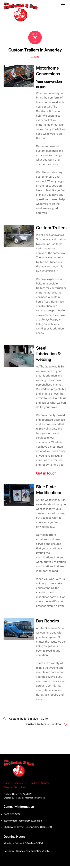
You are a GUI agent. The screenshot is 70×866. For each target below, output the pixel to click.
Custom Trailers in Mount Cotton (29, 718)
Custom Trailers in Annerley (35, 49)
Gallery (34, 782)
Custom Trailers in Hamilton (43, 724)
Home (7, 782)
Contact (45, 782)
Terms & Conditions (15, 787)
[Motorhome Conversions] (21, 20)
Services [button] (18, 782)
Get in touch (46, 473)
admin (35, 57)
